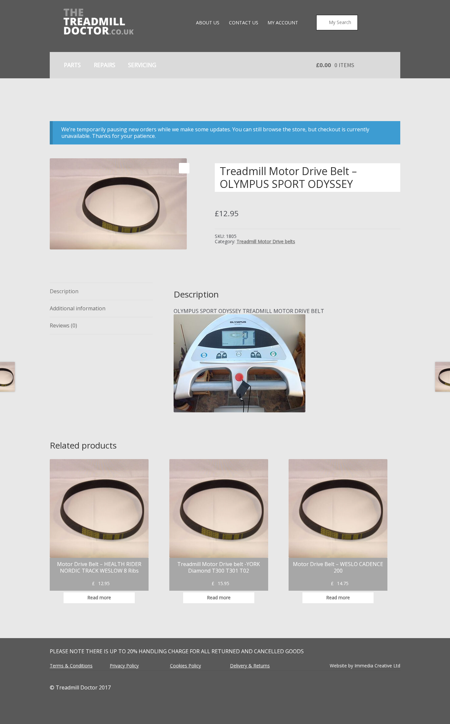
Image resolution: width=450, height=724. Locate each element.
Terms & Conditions (71, 665)
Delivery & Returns (250, 665)
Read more (99, 597)
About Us (207, 22)
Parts (72, 65)
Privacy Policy (124, 665)
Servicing (142, 65)
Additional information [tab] (77, 308)
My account (282, 22)
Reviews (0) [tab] (63, 325)
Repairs (104, 65)
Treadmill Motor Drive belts (266, 241)
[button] (184, 168)
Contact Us (243, 22)
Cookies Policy (185, 665)
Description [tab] (64, 291)
